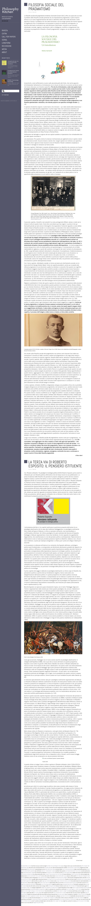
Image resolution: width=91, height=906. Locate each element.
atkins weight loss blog (57, 901)
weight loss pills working (38, 902)
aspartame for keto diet (65, 896)
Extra (4, 33)
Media (4, 49)
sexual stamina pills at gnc (60, 876)
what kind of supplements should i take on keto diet (36, 896)
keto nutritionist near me (26, 901)
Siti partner (5, 95)
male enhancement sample (29, 872)
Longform (6, 43)
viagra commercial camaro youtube (64, 881)
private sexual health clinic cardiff (34, 876)
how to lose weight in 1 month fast (73, 889)
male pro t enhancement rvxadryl (48, 871)
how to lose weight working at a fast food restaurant (34, 891)
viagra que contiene (46, 881)
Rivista (5, 30)
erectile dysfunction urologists (61, 877)
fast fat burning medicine (46, 884)
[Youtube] (5, 24)
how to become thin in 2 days (59, 892)
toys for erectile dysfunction (68, 869)
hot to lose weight (37, 892)
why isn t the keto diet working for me (48, 897)
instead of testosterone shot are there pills (54, 874)
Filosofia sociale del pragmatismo (46, 6)
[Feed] (9, 24)
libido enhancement (31, 869)
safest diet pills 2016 (72, 886)
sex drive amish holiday (67, 872)
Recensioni (6, 46)
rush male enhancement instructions (73, 871)
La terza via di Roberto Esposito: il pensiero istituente (55, 464)
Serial (4, 40)
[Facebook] (2, 24)
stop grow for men (50, 872)
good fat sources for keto (81, 901)
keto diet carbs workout (78, 897)
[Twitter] (4, 24)
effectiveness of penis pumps (74, 867)
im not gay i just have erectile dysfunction (56, 879)
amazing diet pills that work (68, 884)
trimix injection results (42, 877)
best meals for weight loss (63, 891)
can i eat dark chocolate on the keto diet (67, 899)
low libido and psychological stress (54, 866)
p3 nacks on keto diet (81, 894)
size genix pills (48, 867)
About (4, 52)
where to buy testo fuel (45, 882)
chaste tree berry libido (76, 874)
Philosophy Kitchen (10, 10)
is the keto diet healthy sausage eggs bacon (41, 899)
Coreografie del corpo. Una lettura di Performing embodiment (13, 62)
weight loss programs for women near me (50, 887)
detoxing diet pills (51, 886)
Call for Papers (9, 36)
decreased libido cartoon (26, 866)
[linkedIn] (7, 24)
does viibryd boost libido (50, 869)
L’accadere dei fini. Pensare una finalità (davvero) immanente (13, 72)
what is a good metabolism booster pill (80, 887)
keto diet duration (61, 894)
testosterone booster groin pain (70, 882)
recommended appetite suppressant (37, 889)
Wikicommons (38, 219)
